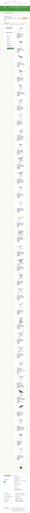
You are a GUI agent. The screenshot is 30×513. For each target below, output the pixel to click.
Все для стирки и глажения (20, 14)
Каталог (8, 14)
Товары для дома (12, 14)
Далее (25, 467)
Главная (5, 14)
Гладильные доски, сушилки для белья (9, 15)
